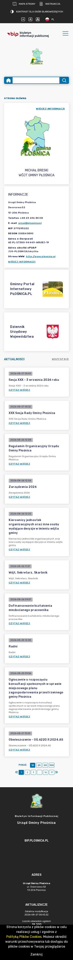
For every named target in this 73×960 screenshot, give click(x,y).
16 (45, 772)
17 (52, 772)
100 (51, 765)
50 (45, 765)
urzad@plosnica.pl (30, 223)
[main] (36, 852)
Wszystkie (60, 359)
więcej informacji (50, 108)
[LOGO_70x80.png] (36, 56)
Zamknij (36, 954)
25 (39, 765)
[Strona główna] (8, 80)
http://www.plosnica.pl (41, 256)
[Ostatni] (56, 772)
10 (32, 765)
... (40, 772)
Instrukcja (52, 3)
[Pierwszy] (16, 772)
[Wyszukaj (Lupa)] (64, 80)
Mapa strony (27, 3)
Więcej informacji (22, 261)
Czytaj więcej (19, 390)
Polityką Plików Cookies (24, 937)
